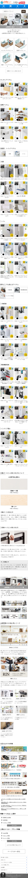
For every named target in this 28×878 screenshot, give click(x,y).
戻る (3, 876)
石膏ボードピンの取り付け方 (14, 71)
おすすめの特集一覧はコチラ (14, 845)
